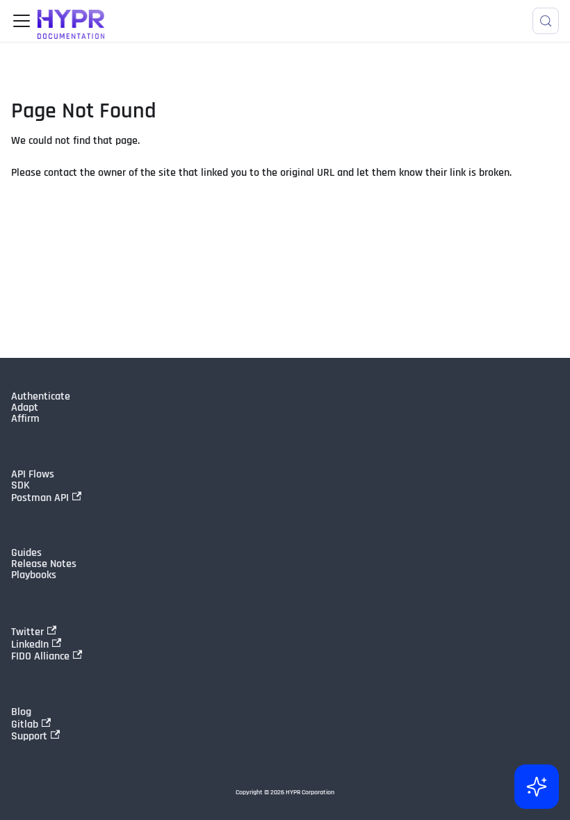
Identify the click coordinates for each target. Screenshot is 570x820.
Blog (21, 712)
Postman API (40, 497)
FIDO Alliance (40, 656)
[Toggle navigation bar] (21, 20)
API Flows (32, 474)
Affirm (25, 419)
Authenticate (40, 396)
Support (29, 736)
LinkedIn (30, 644)
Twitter (27, 631)
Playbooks (33, 575)
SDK (20, 485)
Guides (26, 553)
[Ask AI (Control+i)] (536, 786)
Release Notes (43, 564)
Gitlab (24, 724)
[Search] (545, 21)
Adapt (24, 407)
